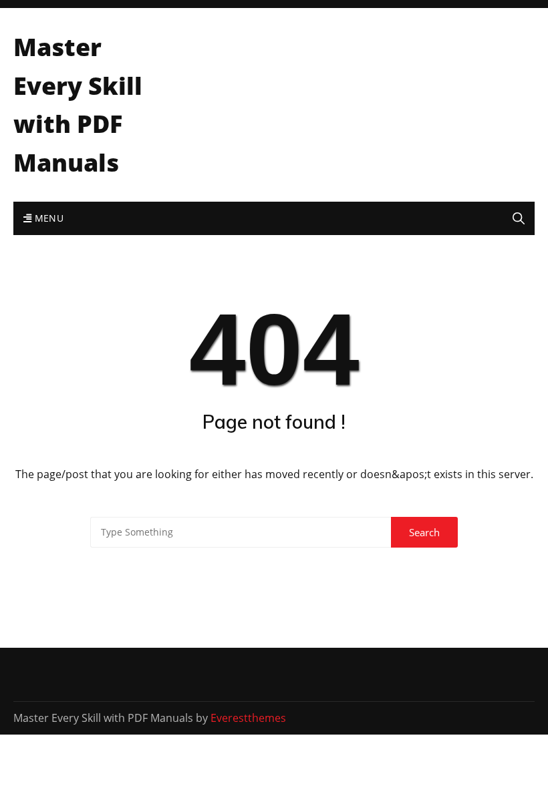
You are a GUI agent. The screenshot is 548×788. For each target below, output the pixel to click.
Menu (47, 218)
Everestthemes (248, 718)
